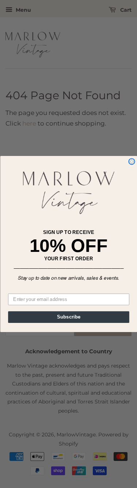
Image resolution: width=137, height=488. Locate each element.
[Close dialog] (132, 162)
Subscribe (68, 317)
